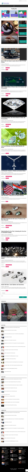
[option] (5, 14)
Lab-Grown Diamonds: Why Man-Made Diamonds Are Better (12, 146)
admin (12, 120)
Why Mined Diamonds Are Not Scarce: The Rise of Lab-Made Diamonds (13, 219)
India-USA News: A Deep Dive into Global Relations (12, 195)
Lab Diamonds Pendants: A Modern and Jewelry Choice (13, 171)
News (7, 201)
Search (23, 297)
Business (14, 314)
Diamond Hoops (8, 124)
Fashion (7, 153)
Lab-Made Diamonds (8, 225)
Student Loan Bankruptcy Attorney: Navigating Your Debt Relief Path (9, 38)
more (7, 69)
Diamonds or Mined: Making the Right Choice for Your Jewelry (13, 257)
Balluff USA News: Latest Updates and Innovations (12, 284)
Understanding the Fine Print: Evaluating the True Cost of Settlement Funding (13, 231)
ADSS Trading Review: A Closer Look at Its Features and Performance (13, 87)
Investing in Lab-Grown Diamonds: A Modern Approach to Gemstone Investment (14, 316)
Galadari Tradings (13, 468)
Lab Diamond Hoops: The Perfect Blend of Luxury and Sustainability (13, 118)
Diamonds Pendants (8, 176)
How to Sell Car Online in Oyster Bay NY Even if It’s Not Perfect (13, 61)
